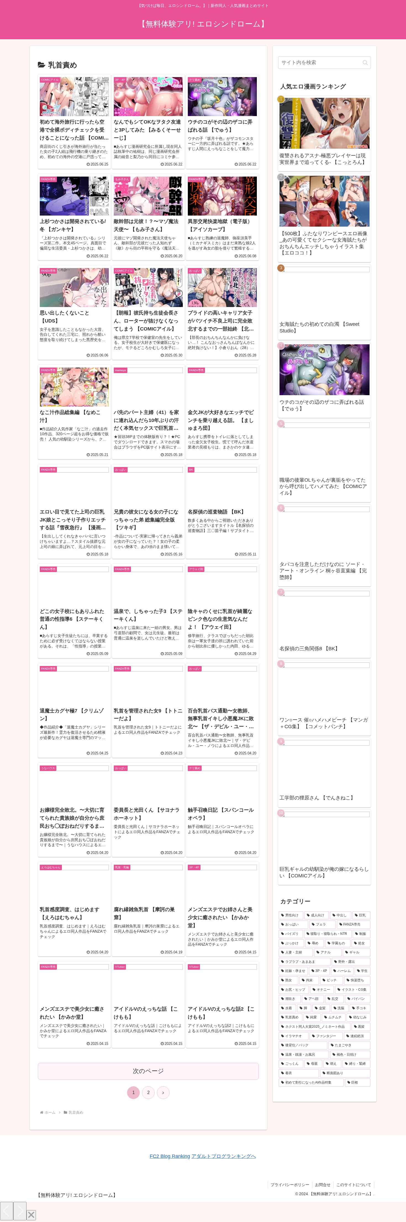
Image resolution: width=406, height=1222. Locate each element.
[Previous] (6, 1211)
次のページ (148, 1071)
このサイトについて (353, 1184)
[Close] (31, 1215)
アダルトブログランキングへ (223, 1156)
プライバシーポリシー (290, 1184)
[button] (365, 62)
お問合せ (323, 1184)
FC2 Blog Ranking (170, 1156)
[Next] (20, 1211)
